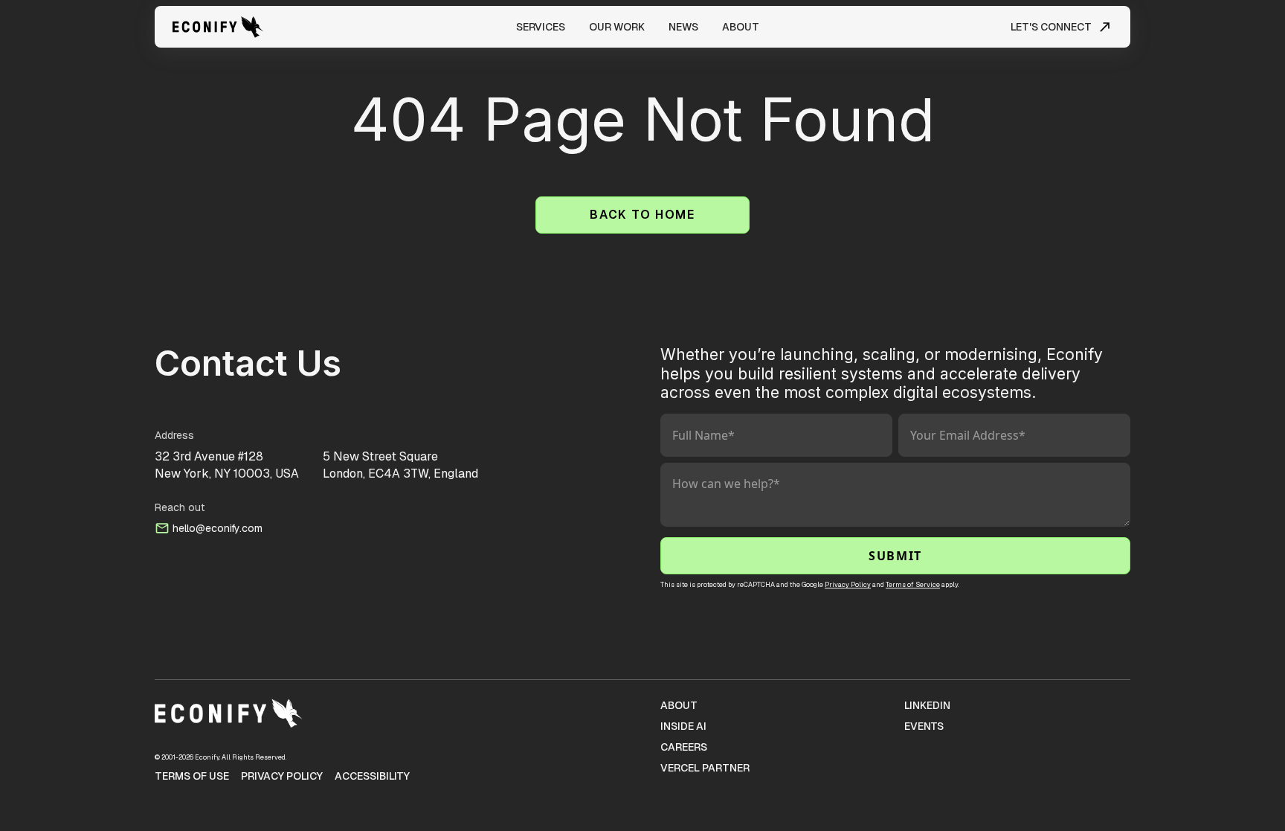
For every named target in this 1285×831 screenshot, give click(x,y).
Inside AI (683, 726)
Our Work (617, 26)
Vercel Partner (705, 767)
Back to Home (642, 214)
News (683, 26)
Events (924, 726)
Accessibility (372, 776)
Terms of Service (913, 584)
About (740, 26)
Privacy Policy (848, 584)
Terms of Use (192, 776)
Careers (683, 747)
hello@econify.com (218, 528)
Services (540, 26)
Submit (895, 556)
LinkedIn (927, 705)
